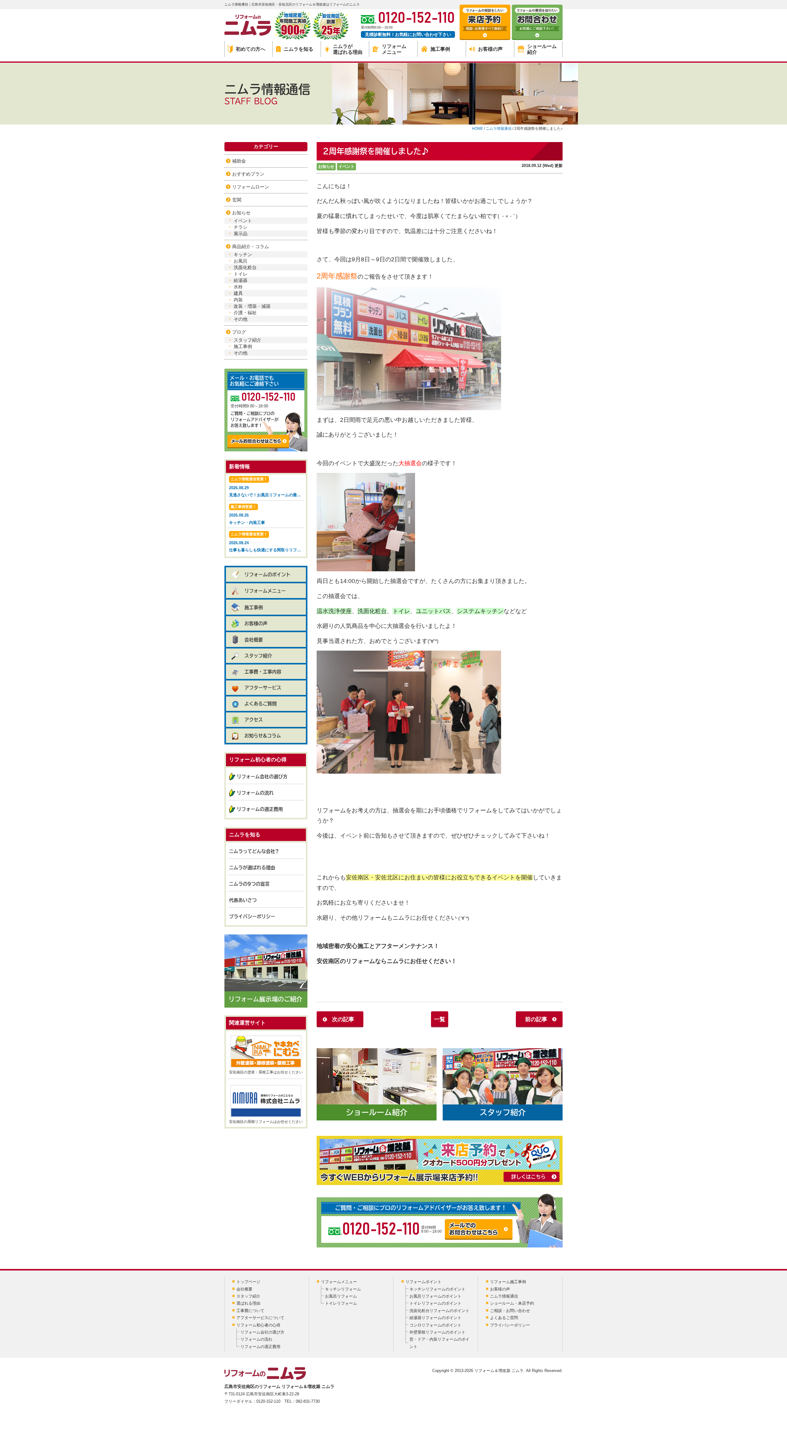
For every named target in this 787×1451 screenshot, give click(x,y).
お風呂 (240, 261)
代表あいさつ (243, 900)
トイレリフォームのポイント (435, 1303)
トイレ (240, 273)
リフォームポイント (423, 1281)
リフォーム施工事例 (508, 1281)
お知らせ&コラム (262, 735)
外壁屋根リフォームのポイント (437, 1332)
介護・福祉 (245, 312)
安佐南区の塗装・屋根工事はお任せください (266, 1072)
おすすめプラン (248, 173)
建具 (238, 293)
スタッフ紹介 (247, 340)
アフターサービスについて (260, 1317)
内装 (238, 299)
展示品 (240, 233)
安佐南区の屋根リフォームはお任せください (266, 1122)
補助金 (239, 161)
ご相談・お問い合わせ (510, 1310)
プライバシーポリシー (252, 916)
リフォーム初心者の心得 (258, 1325)
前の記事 (536, 1019)
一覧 (439, 1019)
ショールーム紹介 (542, 49)
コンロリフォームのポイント (435, 1325)
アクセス (253, 719)
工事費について (250, 1310)
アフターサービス (262, 687)
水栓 (238, 286)
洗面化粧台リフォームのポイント (439, 1310)
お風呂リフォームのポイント (435, 1296)
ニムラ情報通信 (504, 1296)
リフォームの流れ (255, 793)
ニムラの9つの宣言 (249, 884)
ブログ (239, 332)
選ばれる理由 (248, 1303)
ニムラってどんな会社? (254, 851)
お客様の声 (490, 49)
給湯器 (240, 280)
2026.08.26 (247, 515)
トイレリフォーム (341, 1303)
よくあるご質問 (260, 703)
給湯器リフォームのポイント (435, 1317)
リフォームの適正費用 (260, 809)
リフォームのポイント (267, 574)
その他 (240, 319)
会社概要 (253, 639)
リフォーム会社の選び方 (262, 776)
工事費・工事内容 (262, 671)
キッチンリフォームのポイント (437, 1289)
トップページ (248, 1281)
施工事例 (440, 49)
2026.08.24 (266, 542)
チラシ (240, 227)
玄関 (236, 199)
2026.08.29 (266, 487)
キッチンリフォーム (343, 1289)
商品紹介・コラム (250, 246)
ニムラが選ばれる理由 (347, 49)
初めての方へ (250, 49)
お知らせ (326, 166)
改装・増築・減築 (252, 306)
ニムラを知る (298, 49)
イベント (346, 166)
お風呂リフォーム (341, 1296)
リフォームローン (250, 186)
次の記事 (343, 1019)
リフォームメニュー (394, 49)
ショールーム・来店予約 (512, 1303)
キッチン (243, 254)
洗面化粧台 (245, 267)
